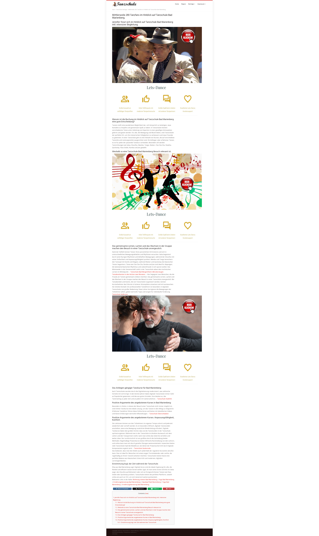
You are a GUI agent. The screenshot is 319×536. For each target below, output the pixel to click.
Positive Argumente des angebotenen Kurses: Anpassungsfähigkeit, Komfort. (142, 520)
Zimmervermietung (117, 532)
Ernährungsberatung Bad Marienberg (126, 482)
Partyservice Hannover (130, 532)
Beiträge (191, 4)
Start (113, 9)
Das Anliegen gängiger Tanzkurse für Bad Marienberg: (134, 515)
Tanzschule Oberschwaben (159, 414)
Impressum (201, 4)
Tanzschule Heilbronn (120, 294)
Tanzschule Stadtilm (164, 399)
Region (183, 4)
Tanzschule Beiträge (121, 9)
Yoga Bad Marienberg (166, 480)
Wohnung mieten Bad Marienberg (145, 480)
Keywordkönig (134, 530)
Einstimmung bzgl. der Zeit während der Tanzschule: (136, 522)
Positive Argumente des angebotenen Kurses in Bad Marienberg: (138, 517)
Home (177, 4)
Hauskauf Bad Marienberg (151, 482)
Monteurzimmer (144, 530)
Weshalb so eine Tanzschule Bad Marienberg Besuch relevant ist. (138, 507)
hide (146, 493)
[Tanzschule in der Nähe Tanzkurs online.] (124, 4)
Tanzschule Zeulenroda (142, 448)
